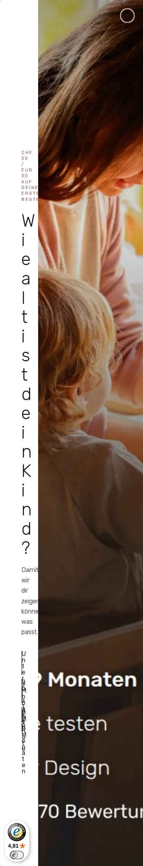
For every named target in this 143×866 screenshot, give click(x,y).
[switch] (17, 855)
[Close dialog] (127, 15)
